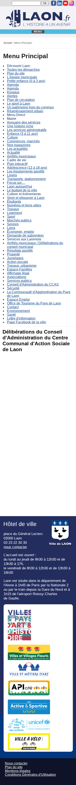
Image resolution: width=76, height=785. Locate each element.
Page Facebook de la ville (26, 322)
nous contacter (15, 547)
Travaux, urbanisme (22, 265)
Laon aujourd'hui (19, 186)
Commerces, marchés (23, 141)
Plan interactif (17, 164)
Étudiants (14, 201)
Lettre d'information (21, 318)
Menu (38, 31)
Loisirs (12, 175)
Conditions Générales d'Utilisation (30, 774)
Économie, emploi (20, 231)
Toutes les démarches (23, 69)
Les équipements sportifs (25, 171)
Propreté (13, 254)
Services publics (19, 280)
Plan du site (16, 73)
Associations (16, 277)
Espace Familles (19, 269)
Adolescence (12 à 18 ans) (27, 167)
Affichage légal (18, 273)
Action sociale (17, 262)
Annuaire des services (23, 122)
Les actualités (17, 149)
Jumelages (15, 258)
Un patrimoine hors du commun (30, 107)
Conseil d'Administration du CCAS (33, 284)
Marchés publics (19, 220)
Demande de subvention (25, 235)
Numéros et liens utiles (24, 205)
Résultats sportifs (20, 250)
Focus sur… (16, 182)
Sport (11, 216)
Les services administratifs (26, 130)
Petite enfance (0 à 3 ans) (26, 81)
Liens (11, 228)
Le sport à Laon (18, 103)
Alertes (12, 96)
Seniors (13, 224)
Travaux (13, 209)
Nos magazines (18, 145)
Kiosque (13, 92)
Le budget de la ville (22, 190)
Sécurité (13, 288)
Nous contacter (16, 763)
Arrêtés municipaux (21, 156)
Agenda (13, 84)
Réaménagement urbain (25, 111)
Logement (14, 213)
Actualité (13, 152)
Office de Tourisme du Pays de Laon (34, 303)
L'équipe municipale (22, 77)
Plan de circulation (21, 100)
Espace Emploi (18, 299)
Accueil (8, 42)
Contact (13, 307)
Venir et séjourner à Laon (26, 198)
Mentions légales (17, 771)
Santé (11, 314)
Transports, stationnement (26, 179)
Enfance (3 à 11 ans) (22, 133)
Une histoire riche (20, 126)
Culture (12, 137)
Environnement (18, 311)
